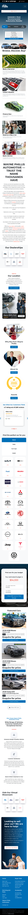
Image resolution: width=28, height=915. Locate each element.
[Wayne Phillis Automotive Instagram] (5, 1)
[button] (25, 6)
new (10, 226)
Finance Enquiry (19, 882)
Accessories (18, 893)
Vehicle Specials (19, 884)
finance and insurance (18, 227)
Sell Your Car (5, 886)
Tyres (16, 896)
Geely (23, 193)
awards (14, 202)
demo (13, 226)
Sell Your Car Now (11, 847)
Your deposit (8, 590)
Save (22, 628)
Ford (20, 193)
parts (6, 230)
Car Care (4, 897)
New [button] (4, 26)
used (22, 226)
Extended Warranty (20, 881)
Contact (22, 1)
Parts (3, 896)
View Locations (14, 287)
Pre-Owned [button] (22, 27)
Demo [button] (9, 26)
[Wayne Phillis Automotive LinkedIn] (8, 1)
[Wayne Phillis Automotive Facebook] (3, 1)
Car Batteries (18, 897)
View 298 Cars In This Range (14, 597)
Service (4, 894)
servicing (15, 229)
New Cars (4, 881)
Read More (14, 372)
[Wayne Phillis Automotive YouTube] (7, 1)
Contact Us (5, 905)
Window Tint (18, 894)
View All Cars (15, 707)
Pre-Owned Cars (6, 882)
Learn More (14, 347)
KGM (10, 194)
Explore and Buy (14, 640)
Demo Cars (5, 884)
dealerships (16, 241)
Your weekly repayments (10, 585)
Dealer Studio (11, 913)
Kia (12, 194)
